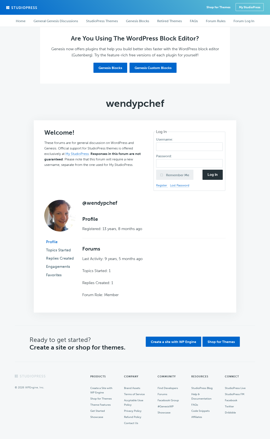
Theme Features (100, 404)
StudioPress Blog (202, 388)
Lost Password (179, 185)
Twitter (229, 406)
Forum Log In (244, 21)
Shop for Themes (221, 342)
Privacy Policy (133, 410)
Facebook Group (168, 400)
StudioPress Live (235, 388)
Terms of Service (134, 394)
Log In (213, 174)
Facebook (231, 400)
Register (162, 185)
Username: (165, 139)
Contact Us (131, 423)
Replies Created (60, 258)
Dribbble (230, 412)
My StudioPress (249, 7)
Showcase (96, 417)
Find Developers (168, 388)
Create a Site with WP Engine (101, 390)
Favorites (54, 275)
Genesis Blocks (110, 68)
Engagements (58, 266)
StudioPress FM (234, 394)
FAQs (194, 404)
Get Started (97, 410)
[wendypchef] (60, 234)
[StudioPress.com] (22, 7)
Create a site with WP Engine (173, 342)
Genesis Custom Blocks (153, 68)
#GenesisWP (166, 406)
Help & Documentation (201, 396)
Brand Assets (132, 388)
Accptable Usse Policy (133, 402)
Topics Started (58, 250)
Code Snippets (200, 410)
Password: (164, 156)
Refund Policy (132, 417)
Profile (52, 242)
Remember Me (177, 175)
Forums (162, 394)
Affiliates (196, 417)
